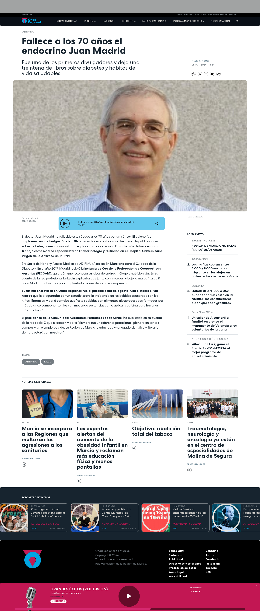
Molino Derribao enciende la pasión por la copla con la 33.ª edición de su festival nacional (189, 512)
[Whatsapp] (194, 74)
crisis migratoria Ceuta (188, 15)
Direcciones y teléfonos (185, 563)
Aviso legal (176, 572)
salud (47, 361)
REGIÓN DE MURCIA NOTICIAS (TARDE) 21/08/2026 (214, 248)
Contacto (212, 551)
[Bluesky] (212, 73)
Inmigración (200, 259)
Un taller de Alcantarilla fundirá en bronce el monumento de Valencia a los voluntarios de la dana (214, 324)
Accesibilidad (178, 576)
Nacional (109, 21)
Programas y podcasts (187, 21)
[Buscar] (235, 21)
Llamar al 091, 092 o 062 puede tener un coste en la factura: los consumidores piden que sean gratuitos (212, 297)
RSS (208, 572)
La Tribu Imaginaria (154, 21)
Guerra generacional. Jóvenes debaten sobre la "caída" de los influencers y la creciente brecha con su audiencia (48, 512)
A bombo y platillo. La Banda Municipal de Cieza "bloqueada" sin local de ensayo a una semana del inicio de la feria (117, 512)
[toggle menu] (95, 21)
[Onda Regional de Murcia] (31, 21)
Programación (220, 21)
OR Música (195, 591)
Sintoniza (175, 555)
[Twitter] (200, 73)
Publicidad (176, 559)
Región (88, 21)
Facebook (212, 559)
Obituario (28, 31)
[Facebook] (206, 73)
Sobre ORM (176, 551)
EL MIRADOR (38, 505)
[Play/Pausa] (129, 596)
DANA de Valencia (202, 312)
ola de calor (206, 15)
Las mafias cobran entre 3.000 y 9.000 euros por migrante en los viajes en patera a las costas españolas (215, 270)
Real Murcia (218, 15)
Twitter (211, 555)
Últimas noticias (66, 21)
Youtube (211, 567)
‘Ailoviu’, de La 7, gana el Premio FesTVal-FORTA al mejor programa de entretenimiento (211, 350)
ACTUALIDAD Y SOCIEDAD (45, 523)
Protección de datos (183, 567)
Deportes (127, 21)
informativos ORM (203, 240)
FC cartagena (231, 15)
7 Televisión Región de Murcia (210, 339)
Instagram (213, 563)
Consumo (198, 285)
